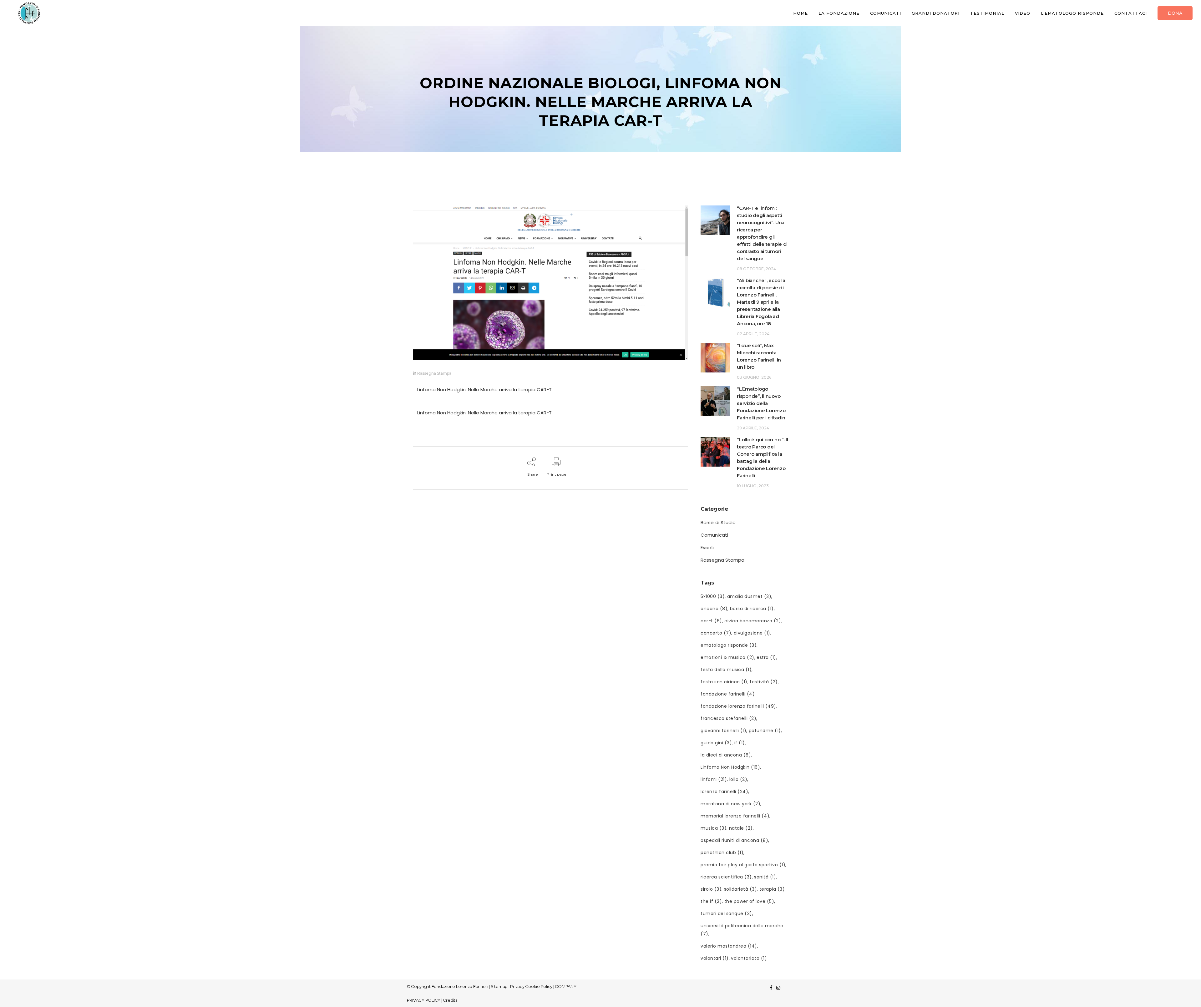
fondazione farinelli (728, 694)
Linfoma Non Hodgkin (730, 767)
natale (741, 828)
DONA (1175, 13)
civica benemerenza (752, 621)
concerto (716, 633)
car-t (711, 621)
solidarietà (740, 889)
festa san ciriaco (724, 682)
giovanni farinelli (723, 730)
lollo (738, 779)
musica (714, 828)
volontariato (749, 958)
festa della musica (726, 669)
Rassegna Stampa (434, 373)
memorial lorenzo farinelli (735, 816)
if (739, 743)
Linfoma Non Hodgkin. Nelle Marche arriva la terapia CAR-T (484, 389)
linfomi (714, 779)
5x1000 (713, 596)
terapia (772, 889)
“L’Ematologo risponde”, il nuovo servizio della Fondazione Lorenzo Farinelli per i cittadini (762, 403)
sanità (765, 877)
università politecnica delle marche (742, 930)
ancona (714, 608)
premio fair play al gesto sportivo (743, 865)
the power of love (749, 901)
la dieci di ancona (726, 755)
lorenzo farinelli (724, 791)
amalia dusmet (749, 596)
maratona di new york (730, 804)
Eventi (708, 547)
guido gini (716, 743)
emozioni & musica (727, 657)
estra (766, 657)
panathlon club (722, 852)
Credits (450, 1000)
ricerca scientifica (726, 877)
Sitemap (499, 986)
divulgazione (752, 633)
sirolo (711, 889)
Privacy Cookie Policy (531, 986)
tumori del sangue (726, 913)
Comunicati (714, 535)
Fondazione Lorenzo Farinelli (460, 986)
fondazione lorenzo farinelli (738, 706)
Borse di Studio (718, 522)
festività (764, 682)
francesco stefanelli (728, 718)
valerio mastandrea (729, 946)
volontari (715, 958)
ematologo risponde (729, 645)
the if (711, 901)
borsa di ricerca (752, 608)
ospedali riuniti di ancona (734, 840)
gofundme (765, 730)
